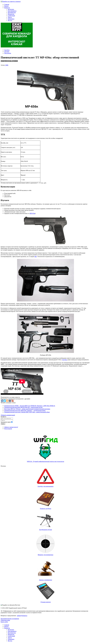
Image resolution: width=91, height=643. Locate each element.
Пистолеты (7, 53)
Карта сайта (4, 622)
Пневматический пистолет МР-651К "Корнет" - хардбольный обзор (24, 410)
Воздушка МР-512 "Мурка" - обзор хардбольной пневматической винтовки (27, 409)
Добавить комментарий (8, 415)
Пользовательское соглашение (10, 618)
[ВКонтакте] (2, 401)
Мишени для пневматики (45, 554)
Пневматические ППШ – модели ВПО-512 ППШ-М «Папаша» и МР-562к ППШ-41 (29, 405)
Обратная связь (5, 620)
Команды (7, 7)
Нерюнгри (11, 14)
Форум (6, 6)
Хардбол (7, 50)
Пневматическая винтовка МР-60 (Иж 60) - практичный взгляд (23, 407)
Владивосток (12, 12)
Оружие (6, 51)
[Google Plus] (12, 401)
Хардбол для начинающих (45, 486)
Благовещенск (12, 11)
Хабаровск (11, 19)
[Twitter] (5, 401)
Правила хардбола (45, 508)
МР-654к (32, 213)
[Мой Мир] (10, 401)
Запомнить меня (6, 422)
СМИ (6, 65)
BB (36, 256)
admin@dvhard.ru (22, 615)
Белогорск (11, 9)
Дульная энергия (45, 602)
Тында (10, 17)
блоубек (64, 359)
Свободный (11, 15)
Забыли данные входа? (11, 427)
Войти (3, 424)
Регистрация (8, 428)
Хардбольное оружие (45, 529)
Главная (6, 4)
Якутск (10, 20)
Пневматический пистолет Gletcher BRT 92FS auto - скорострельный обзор (27, 412)
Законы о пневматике (45, 580)
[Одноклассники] (7, 401)
